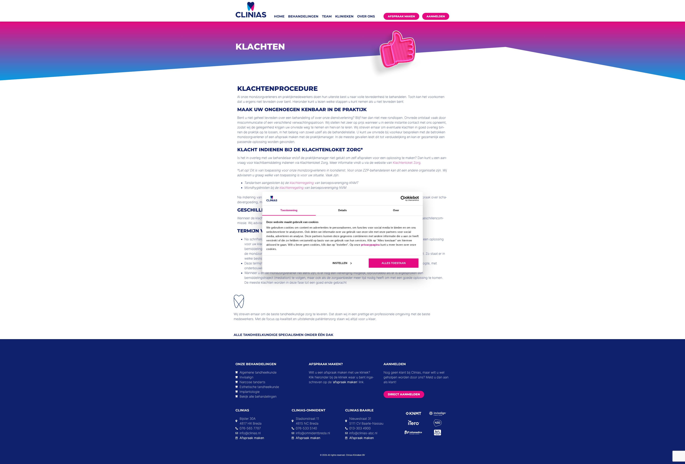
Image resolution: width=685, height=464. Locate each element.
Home (279, 16)
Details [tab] (342, 210)
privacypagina (370, 244)
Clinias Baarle (359, 410)
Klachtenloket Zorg (406, 162)
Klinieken (344, 16)
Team (327, 16)
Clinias (242, 410)
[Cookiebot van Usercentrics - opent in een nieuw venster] (403, 198)
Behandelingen (303, 16)
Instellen (340, 263)
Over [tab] (396, 210)
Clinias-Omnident (308, 410)
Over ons (366, 16)
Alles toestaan (394, 263)
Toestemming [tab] (288, 210)
